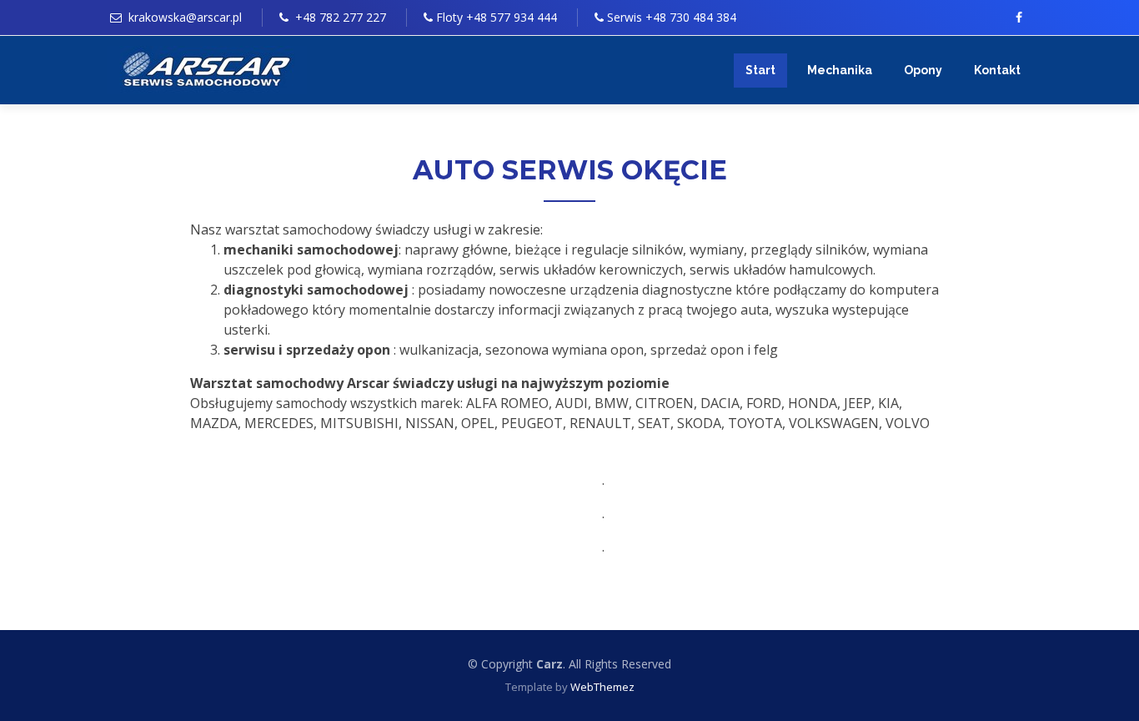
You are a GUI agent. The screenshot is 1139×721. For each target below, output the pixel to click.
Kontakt (997, 70)
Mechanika (839, 70)
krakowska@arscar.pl (185, 17)
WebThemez (602, 686)
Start (760, 70)
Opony (923, 70)
